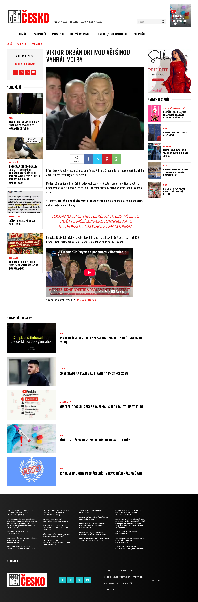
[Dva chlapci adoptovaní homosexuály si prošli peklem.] (154, 190)
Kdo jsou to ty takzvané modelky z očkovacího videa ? (93, 533)
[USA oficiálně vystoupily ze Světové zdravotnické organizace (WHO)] (25, 103)
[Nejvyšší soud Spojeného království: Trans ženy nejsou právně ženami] (154, 113)
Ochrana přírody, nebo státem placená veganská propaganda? (23, 265)
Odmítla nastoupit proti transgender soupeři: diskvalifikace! (175, 172)
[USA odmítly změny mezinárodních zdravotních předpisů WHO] (31, 471)
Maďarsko (37, 43)
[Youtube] (33, 72)
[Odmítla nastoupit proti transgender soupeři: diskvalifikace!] (154, 170)
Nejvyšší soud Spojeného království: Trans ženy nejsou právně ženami (175, 114)
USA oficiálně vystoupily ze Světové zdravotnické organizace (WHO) (24, 125)
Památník (14, 217)
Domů (10, 43)
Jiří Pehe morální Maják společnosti (22, 222)
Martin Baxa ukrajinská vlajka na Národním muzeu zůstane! (175, 152)
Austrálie (65, 369)
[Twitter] (27, 72)
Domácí (13, 162)
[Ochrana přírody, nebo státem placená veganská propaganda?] (25, 243)
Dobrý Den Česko (24, 64)
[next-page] (155, 204)
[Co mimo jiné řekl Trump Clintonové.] (154, 132)
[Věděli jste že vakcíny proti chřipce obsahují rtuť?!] (31, 438)
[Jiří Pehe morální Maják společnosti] (25, 202)
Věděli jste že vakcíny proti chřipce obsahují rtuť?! (179, 19)
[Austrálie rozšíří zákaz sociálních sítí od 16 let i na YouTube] (31, 405)
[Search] (163, 21)
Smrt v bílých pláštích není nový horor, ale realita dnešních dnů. (92, 526)
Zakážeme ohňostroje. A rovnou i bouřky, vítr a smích (21, 548)
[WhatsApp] (116, 159)
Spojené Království (174, 108)
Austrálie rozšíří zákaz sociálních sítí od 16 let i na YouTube (101, 406)
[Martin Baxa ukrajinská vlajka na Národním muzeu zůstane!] (154, 151)
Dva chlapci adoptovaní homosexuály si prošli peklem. (174, 191)
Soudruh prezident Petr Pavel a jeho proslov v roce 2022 (94, 540)
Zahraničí (22, 43)
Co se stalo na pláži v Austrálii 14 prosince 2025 (93, 373)
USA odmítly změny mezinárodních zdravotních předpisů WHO (101, 473)
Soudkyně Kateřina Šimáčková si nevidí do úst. (93, 518)
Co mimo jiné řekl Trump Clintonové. (175, 134)
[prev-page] (150, 204)
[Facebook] (15, 72)
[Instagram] (21, 72)
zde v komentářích (85, 300)
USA (174, 11)
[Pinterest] (107, 159)
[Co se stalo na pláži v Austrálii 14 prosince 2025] (31, 371)
